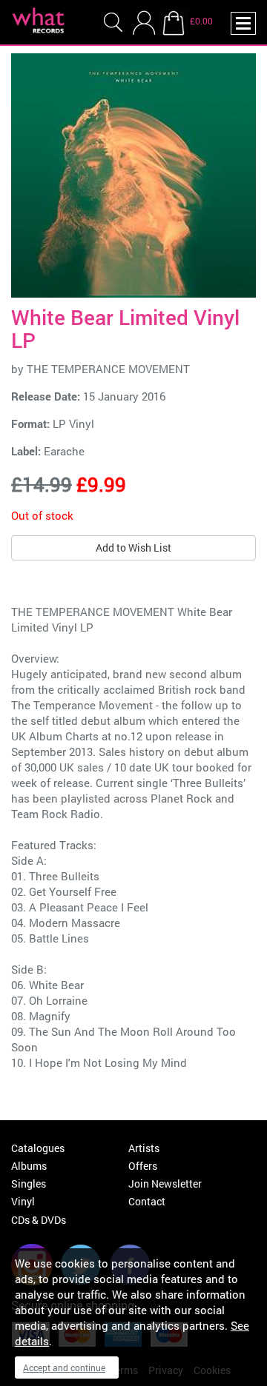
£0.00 (201, 21)
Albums (29, 1166)
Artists (143, 1148)
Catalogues (38, 1148)
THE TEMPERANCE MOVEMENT (108, 368)
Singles (28, 1183)
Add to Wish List (133, 547)
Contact (146, 1201)
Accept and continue (64, 1367)
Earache (64, 450)
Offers (142, 1166)
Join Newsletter (165, 1183)
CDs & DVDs (38, 1220)
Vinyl (23, 1201)
